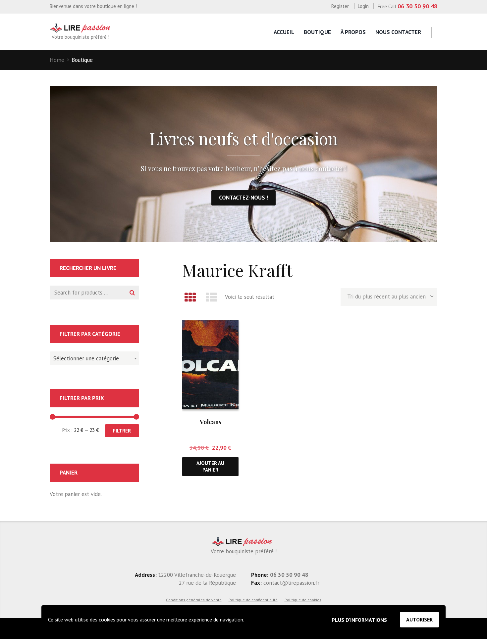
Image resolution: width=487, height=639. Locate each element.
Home (57, 60)
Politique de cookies (303, 599)
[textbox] (92, 357)
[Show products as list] (212, 297)
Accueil (284, 32)
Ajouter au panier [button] (210, 466)
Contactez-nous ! (243, 197)
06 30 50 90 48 (417, 6)
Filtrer (122, 431)
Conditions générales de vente (194, 599)
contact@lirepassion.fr (290, 582)
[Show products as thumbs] (190, 297)
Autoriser (419, 619)
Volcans (210, 422)
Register (340, 6)
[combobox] (94, 358)
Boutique (317, 32)
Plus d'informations (359, 619)
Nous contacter (398, 32)
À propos (353, 32)
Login (363, 6)
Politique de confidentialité (253, 599)
